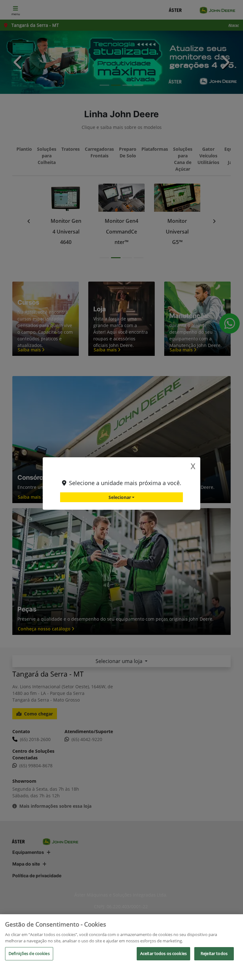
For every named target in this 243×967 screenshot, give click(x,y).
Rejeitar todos (214, 953)
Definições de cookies (29, 953)
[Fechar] (233, 924)
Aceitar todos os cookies (163, 953)
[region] (121, 940)
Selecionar (120, 497)
